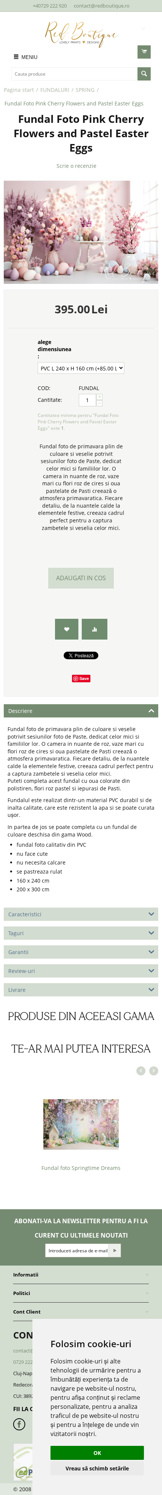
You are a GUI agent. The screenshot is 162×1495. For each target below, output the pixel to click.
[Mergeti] (115, 1250)
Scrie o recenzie (76, 165)
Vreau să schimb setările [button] (97, 1468)
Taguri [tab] (16, 933)
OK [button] (97, 1452)
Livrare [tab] (17, 989)
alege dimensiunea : (54, 349)
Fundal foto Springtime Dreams (81, 1167)
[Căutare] (144, 74)
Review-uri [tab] (21, 970)
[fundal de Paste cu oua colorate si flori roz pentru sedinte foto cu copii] (81, 232)
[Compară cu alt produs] (94, 629)
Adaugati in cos (81, 578)
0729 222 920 (27, 1362)
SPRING (85, 89)
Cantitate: (50, 399)
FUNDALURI (54, 89)
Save (84, 678)
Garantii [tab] (18, 952)
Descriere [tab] (20, 710)
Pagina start (19, 89)
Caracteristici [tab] (24, 914)
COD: (44, 388)
